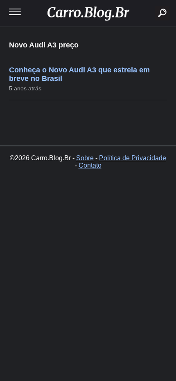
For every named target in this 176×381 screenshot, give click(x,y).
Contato (90, 165)
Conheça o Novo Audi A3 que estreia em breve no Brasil (79, 74)
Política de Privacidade (132, 158)
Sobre (85, 158)
